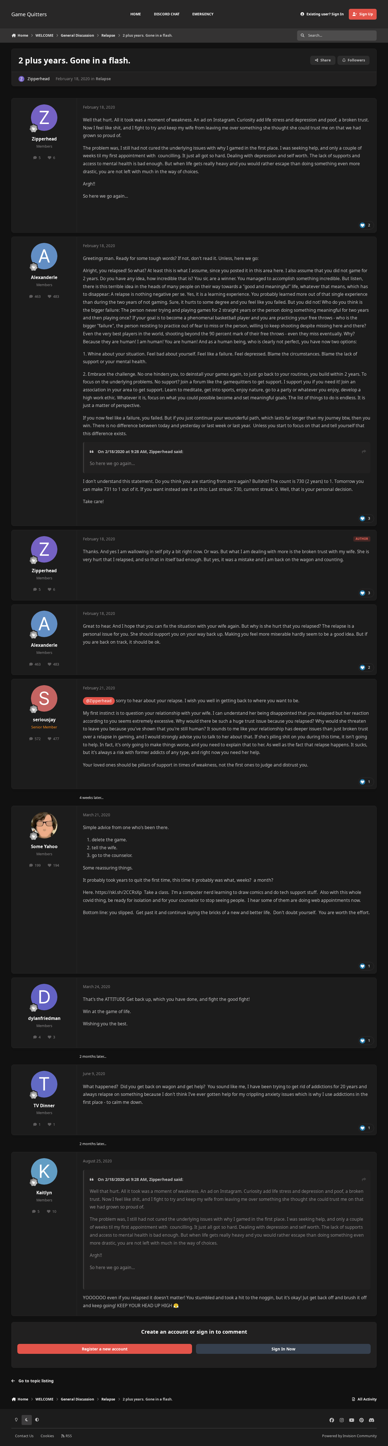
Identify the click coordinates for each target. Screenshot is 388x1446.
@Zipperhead (99, 700)
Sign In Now (283, 1349)
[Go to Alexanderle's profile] (44, 256)
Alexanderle (44, 277)
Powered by (349, 1435)
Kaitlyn (44, 1193)
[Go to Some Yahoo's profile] (44, 825)
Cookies (47, 1435)
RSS (68, 1435)
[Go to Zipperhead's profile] (21, 79)
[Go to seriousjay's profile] (44, 698)
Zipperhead (39, 78)
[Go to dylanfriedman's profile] (44, 997)
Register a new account (105, 1349)
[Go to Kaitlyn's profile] (44, 1171)
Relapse (103, 78)
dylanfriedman (44, 1018)
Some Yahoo (44, 847)
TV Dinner (44, 1106)
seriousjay (44, 720)
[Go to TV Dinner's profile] (44, 1084)
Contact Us (24, 1435)
